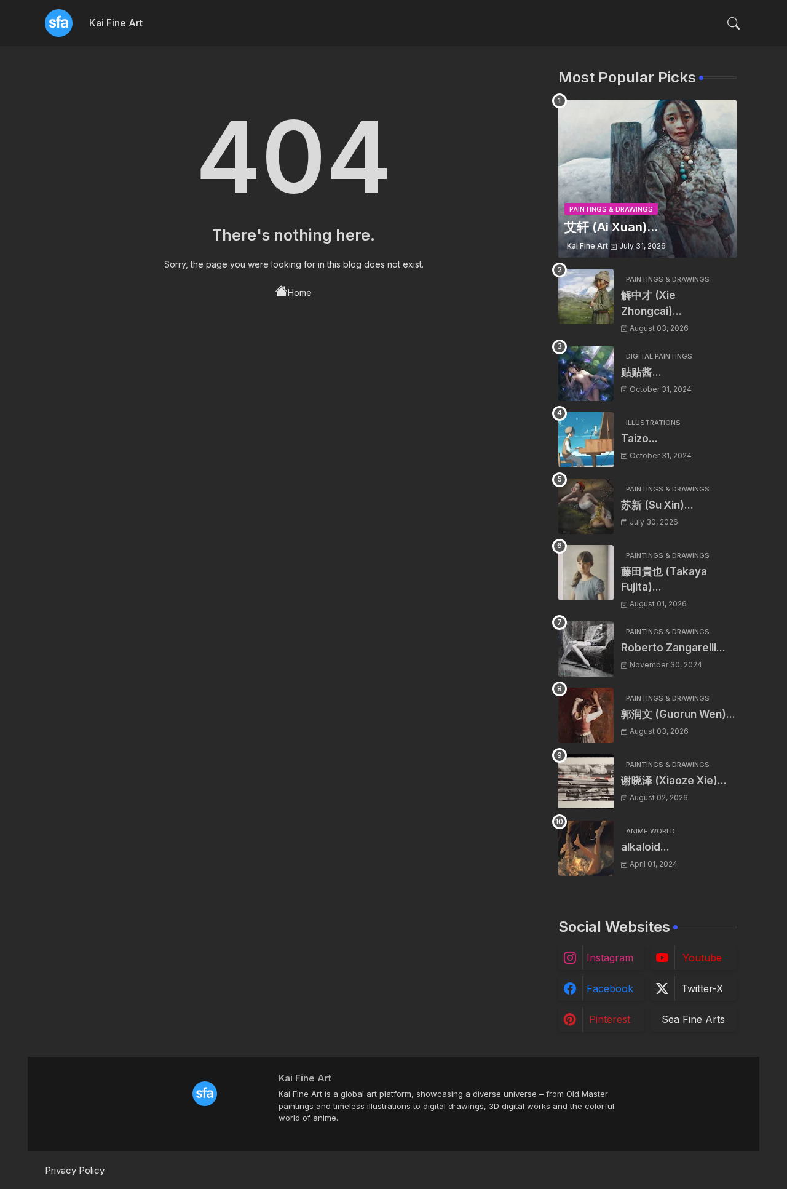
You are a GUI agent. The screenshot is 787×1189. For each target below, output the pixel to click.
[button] (733, 23)
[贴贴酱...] (586, 373)
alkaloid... (645, 847)
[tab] (116, 23)
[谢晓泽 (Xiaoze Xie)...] (586, 781)
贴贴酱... (641, 372)
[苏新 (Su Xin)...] (586, 506)
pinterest (609, 1019)
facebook (610, 988)
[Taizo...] (586, 439)
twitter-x (702, 988)
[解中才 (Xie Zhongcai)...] (586, 296)
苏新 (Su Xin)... (657, 505)
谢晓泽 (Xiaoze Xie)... (674, 780)
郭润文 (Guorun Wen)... (678, 714)
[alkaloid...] (586, 848)
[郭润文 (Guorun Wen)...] (586, 715)
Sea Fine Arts (693, 1019)
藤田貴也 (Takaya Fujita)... (664, 579)
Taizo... (639, 438)
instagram (610, 958)
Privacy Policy (75, 1170)
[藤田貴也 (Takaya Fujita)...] (586, 572)
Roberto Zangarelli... (673, 648)
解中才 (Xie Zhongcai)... (651, 303)
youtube (702, 958)
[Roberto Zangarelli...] (586, 649)
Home (300, 292)
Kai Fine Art (116, 23)
